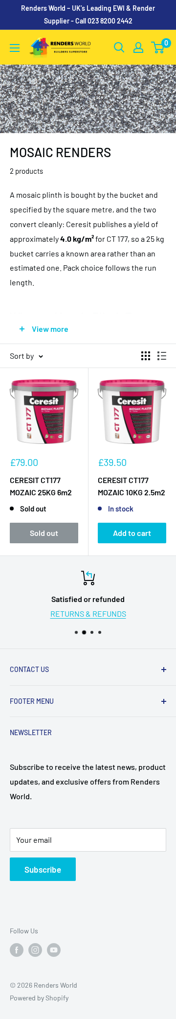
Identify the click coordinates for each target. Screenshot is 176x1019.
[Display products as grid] (145, 355)
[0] (158, 47)
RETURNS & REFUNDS (88, 613)
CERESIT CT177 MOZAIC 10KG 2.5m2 (131, 486)
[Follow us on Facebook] (16, 949)
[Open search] (119, 47)
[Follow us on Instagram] (35, 949)
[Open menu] (15, 48)
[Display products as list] (161, 355)
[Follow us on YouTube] (54, 949)
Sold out (44, 532)
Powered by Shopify (39, 998)
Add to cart (132, 532)
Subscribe (42, 869)
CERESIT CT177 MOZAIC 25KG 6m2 (41, 486)
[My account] (138, 47)
